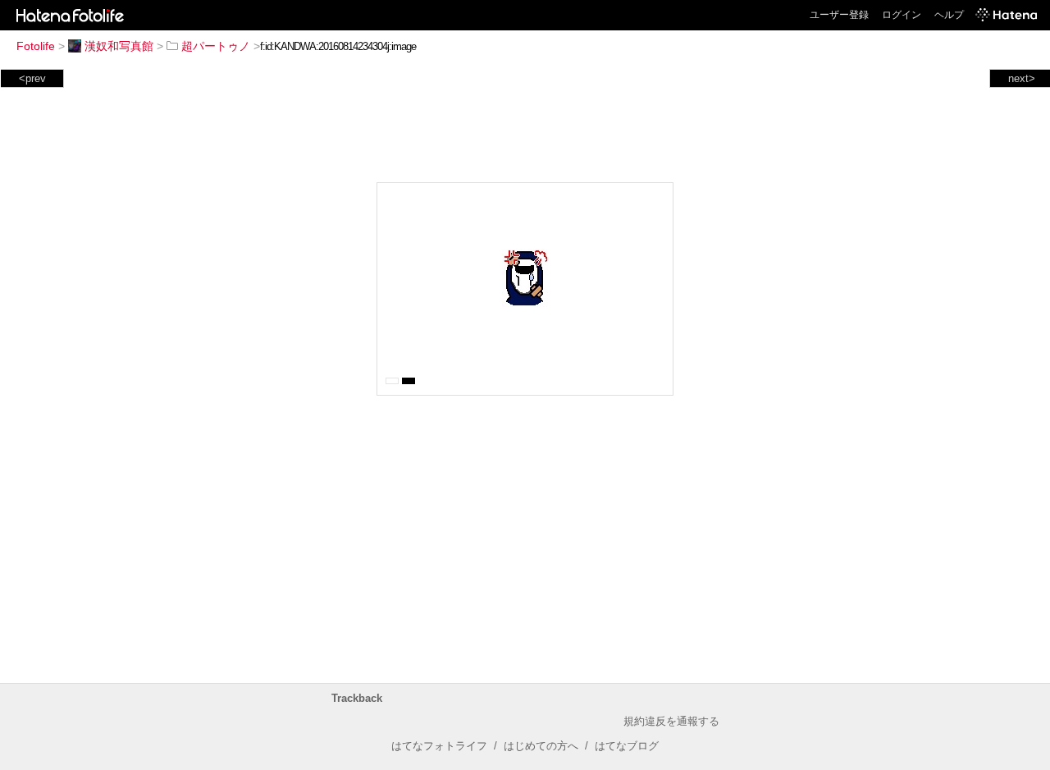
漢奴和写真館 (118, 46)
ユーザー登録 (839, 15)
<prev (32, 78)
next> (1021, 78)
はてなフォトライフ (439, 746)
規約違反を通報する (671, 721)
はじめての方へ (541, 746)
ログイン (901, 15)
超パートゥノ (215, 46)
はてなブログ (627, 746)
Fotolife (35, 46)
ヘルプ (949, 15)
